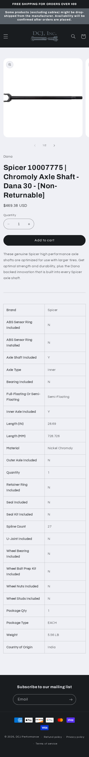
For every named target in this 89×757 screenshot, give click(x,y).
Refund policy (53, 737)
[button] (6, 36)
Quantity (9, 215)
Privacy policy (75, 737)
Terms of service (46, 744)
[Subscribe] (71, 699)
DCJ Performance (27, 737)
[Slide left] (35, 145)
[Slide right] (54, 145)
